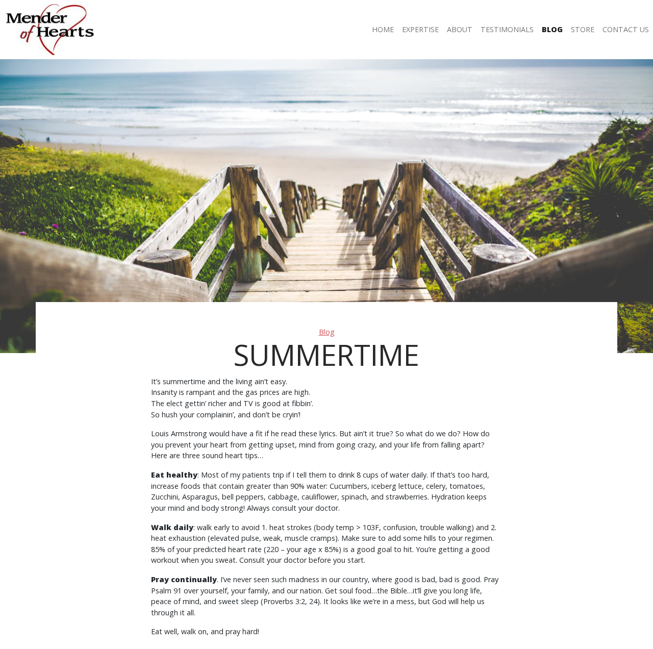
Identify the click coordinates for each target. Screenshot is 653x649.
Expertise (420, 29)
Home (383, 29)
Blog (552, 29)
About (459, 29)
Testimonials (507, 29)
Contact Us (625, 29)
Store (582, 29)
